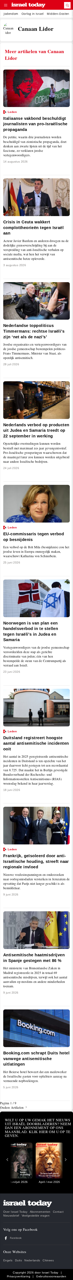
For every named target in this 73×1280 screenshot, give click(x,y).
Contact (58, 1211)
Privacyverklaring (18, 1276)
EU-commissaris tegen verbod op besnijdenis (33, 534)
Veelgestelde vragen (35, 1215)
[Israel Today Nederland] (28, 5)
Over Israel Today (15, 1211)
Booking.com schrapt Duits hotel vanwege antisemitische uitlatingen (36, 1058)
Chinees (48, 1260)
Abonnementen (40, 1211)
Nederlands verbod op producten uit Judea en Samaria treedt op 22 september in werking (36, 430)
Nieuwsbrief (11, 1215)
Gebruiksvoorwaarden (51, 1276)
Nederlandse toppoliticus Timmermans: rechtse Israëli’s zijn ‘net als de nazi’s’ (33, 331)
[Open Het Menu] (5, 5)
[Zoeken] (67, 5)
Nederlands (32, 1260)
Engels (8, 1260)
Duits (18, 1260)
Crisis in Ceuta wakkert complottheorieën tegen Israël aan (33, 227)
